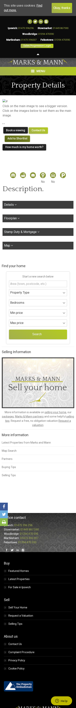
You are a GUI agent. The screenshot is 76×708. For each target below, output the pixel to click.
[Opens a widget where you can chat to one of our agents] (61, 701)
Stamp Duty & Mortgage (20, 232)
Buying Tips (9, 467)
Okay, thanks (61, 8)
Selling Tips (9, 475)
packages (8, 416)
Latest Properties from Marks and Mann (26, 442)
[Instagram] (46, 21)
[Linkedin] (40, 21)
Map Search (9, 450)
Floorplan (11, 218)
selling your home (55, 412)
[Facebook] (29, 21)
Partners (7, 458)
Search (37, 334)
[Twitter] (35, 21)
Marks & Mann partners (29, 416)
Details (9, 205)
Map (7, 245)
